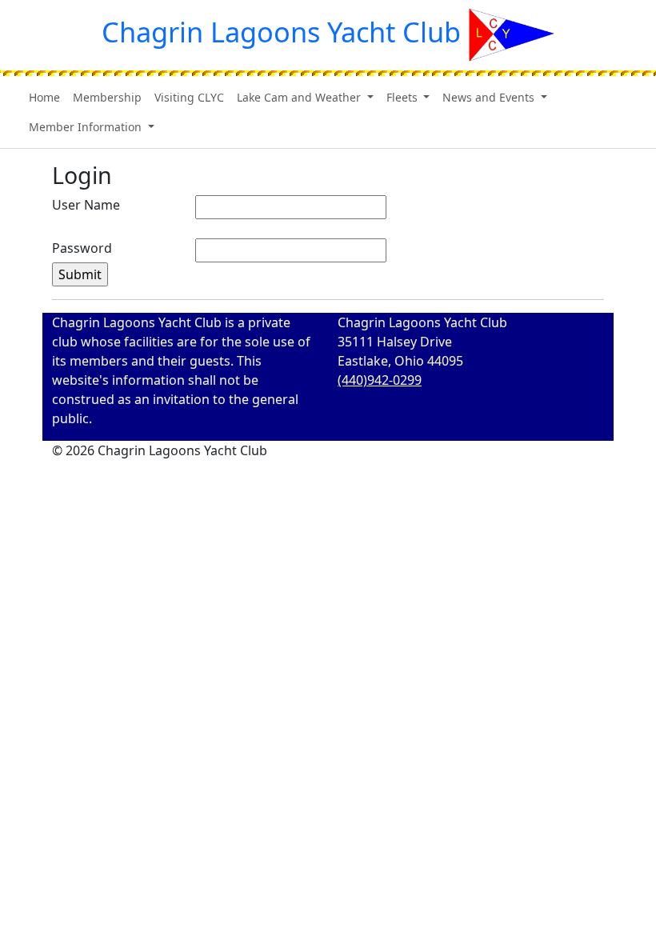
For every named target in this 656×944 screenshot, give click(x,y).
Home (44, 97)
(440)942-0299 (380, 380)
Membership (107, 97)
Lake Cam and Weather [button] (300, 97)
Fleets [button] (403, 97)
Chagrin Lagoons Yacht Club (281, 31)
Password (82, 248)
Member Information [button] (87, 126)
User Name (86, 205)
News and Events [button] (490, 97)
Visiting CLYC (189, 97)
